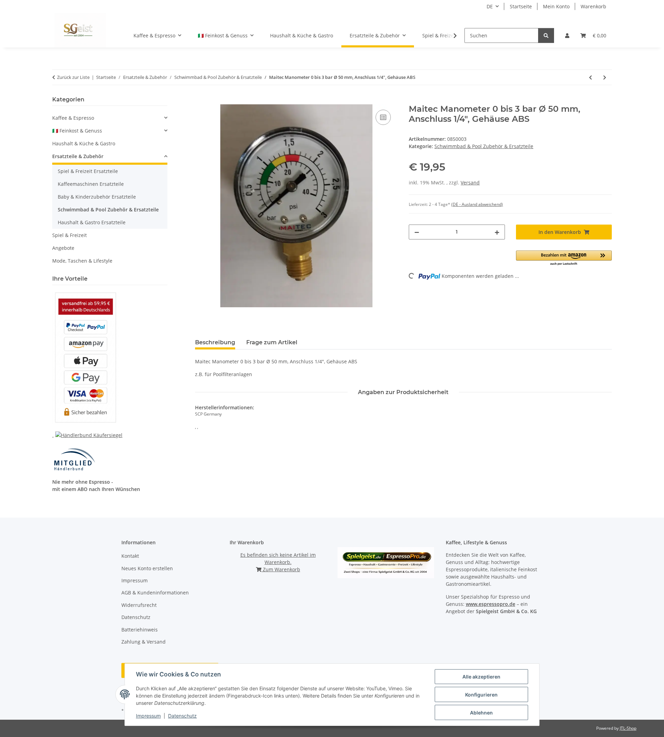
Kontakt (130, 556)
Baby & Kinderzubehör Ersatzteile (97, 196)
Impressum (148, 716)
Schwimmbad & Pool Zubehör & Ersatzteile (483, 146)
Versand (470, 182)
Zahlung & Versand (143, 641)
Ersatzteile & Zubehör (77, 156)
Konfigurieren (481, 695)
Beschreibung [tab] (215, 342)
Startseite (521, 6)
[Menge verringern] (416, 232)
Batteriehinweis (139, 629)
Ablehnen (481, 713)
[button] (567, 35)
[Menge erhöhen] (497, 232)
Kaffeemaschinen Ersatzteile (91, 184)
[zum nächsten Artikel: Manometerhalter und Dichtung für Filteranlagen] (605, 77)
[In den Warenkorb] (200, 100)
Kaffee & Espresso (73, 118)
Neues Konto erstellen (147, 568)
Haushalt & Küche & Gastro (83, 143)
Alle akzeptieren (481, 677)
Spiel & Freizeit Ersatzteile (88, 171)
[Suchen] (546, 35)
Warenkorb (593, 6)
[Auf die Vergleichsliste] (383, 117)
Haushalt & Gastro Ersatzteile (92, 222)
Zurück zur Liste (73, 77)
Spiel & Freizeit (69, 235)
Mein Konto (556, 6)
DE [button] (490, 6)
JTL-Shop (628, 728)
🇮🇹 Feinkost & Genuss (77, 130)
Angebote (63, 248)
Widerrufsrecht (139, 605)
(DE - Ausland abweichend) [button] (477, 204)
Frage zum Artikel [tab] (271, 342)
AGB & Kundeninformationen (155, 592)
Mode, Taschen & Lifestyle (82, 260)
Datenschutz (182, 716)
